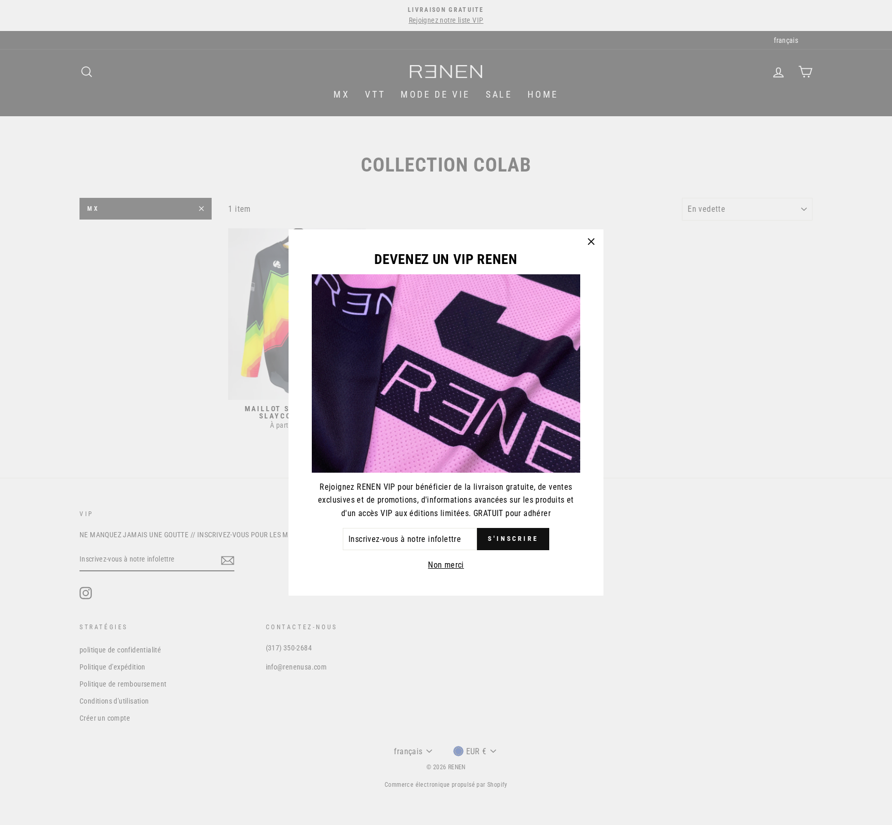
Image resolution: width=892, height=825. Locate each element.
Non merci (446, 565)
